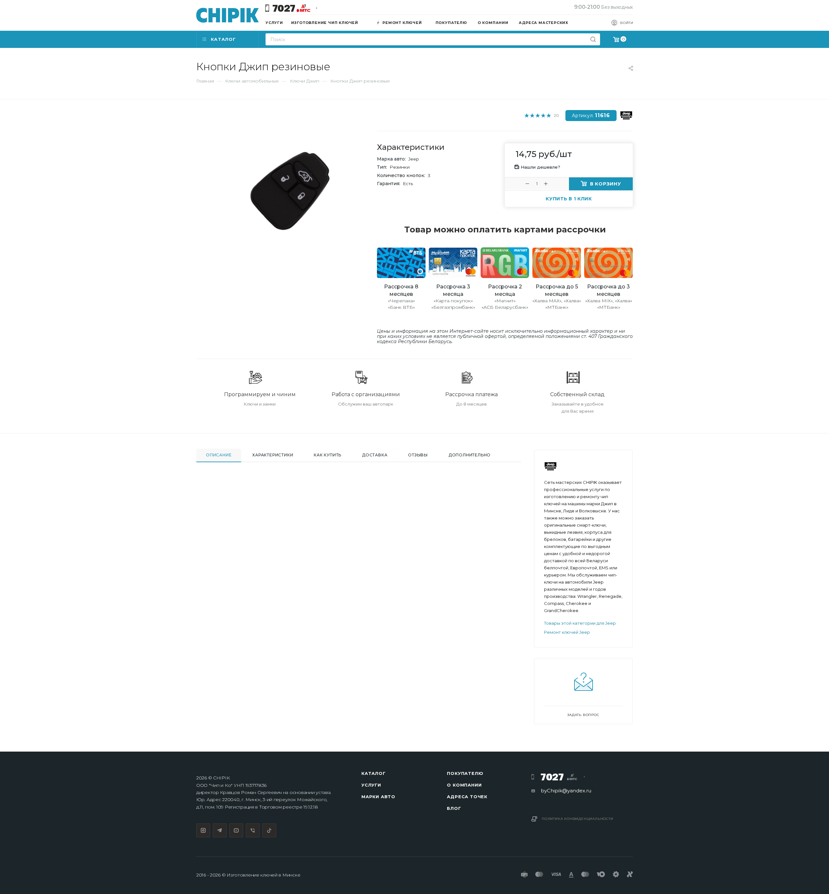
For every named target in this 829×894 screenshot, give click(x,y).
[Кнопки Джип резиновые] (292, 191)
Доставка (374, 455)
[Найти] (593, 39)
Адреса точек (467, 796)
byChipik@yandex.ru (566, 791)
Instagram (203, 830)
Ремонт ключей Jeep (567, 632)
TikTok (269, 830)
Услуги (371, 785)
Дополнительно (470, 455)
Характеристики (272, 455)
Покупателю (465, 773)
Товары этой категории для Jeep (580, 623)
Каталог (373, 773)
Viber (253, 830)
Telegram (220, 830)
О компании (464, 785)
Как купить (327, 455)
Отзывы (418, 455)
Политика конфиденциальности (577, 819)
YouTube (236, 830)
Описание (219, 455)
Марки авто (378, 796)
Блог (454, 808)
